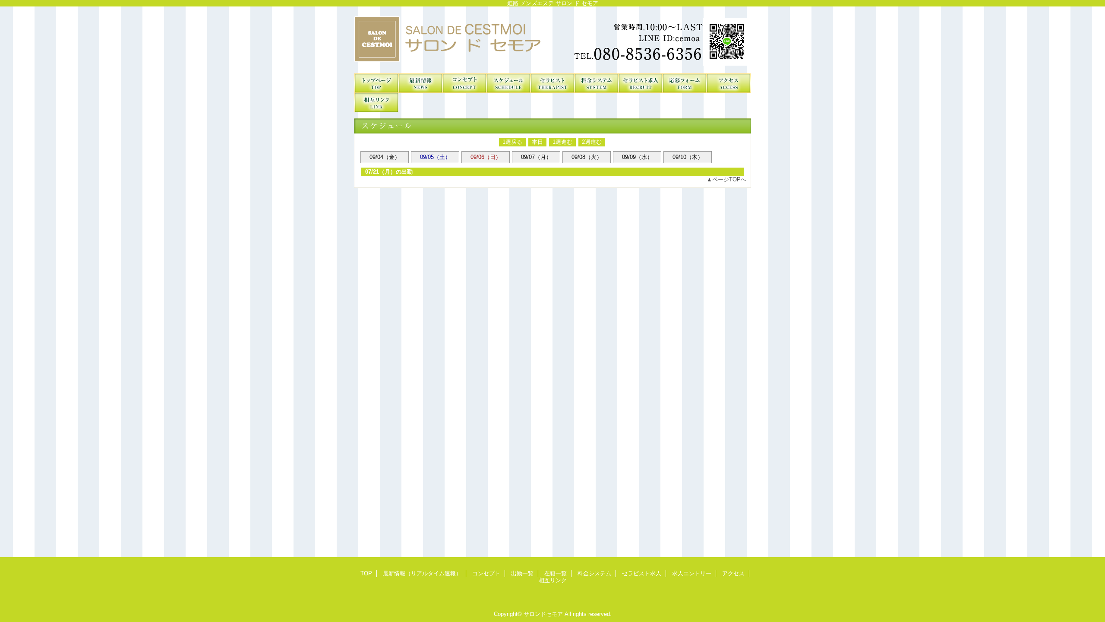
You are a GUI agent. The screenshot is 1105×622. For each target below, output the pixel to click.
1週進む (562, 142)
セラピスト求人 (641, 83)
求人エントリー (685, 83)
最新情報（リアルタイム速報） (420, 83)
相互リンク (376, 102)
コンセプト (464, 83)
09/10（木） (687, 157)
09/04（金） (384, 157)
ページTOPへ (729, 179)
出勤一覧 (508, 83)
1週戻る (512, 142)
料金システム (597, 83)
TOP (376, 83)
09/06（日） (485, 157)
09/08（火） (586, 157)
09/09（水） (637, 157)
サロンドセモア (552, 39)
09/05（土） (435, 157)
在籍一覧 (552, 83)
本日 (537, 142)
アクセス (729, 83)
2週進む (592, 142)
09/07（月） (536, 157)
